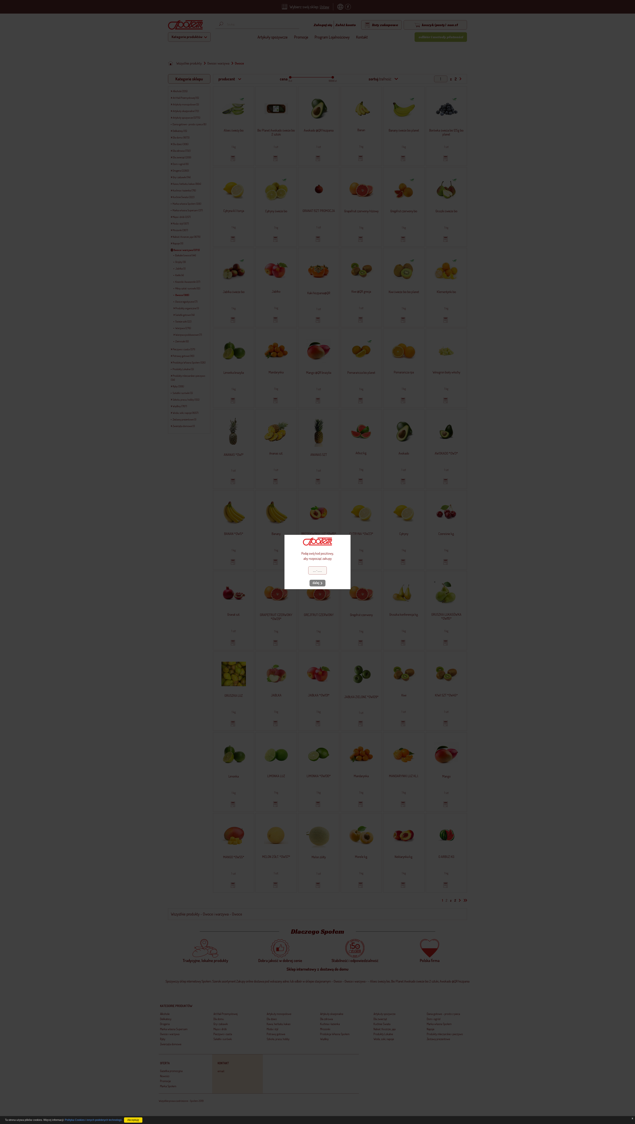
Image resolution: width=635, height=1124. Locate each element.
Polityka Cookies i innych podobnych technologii (93, 1120)
